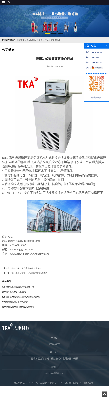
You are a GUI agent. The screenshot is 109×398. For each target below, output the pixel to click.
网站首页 (21, 40)
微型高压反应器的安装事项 (14, 292)
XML (60, 383)
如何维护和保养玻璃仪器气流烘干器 (18, 287)
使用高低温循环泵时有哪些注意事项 (18, 307)
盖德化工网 (77, 383)
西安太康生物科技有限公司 (46, 383)
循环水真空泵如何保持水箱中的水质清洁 (29, 273)
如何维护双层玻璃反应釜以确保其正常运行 (21, 297)
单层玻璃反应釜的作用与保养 (15, 302)
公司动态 (31, 40)
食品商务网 (88, 383)
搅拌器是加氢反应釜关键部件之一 (26, 268)
